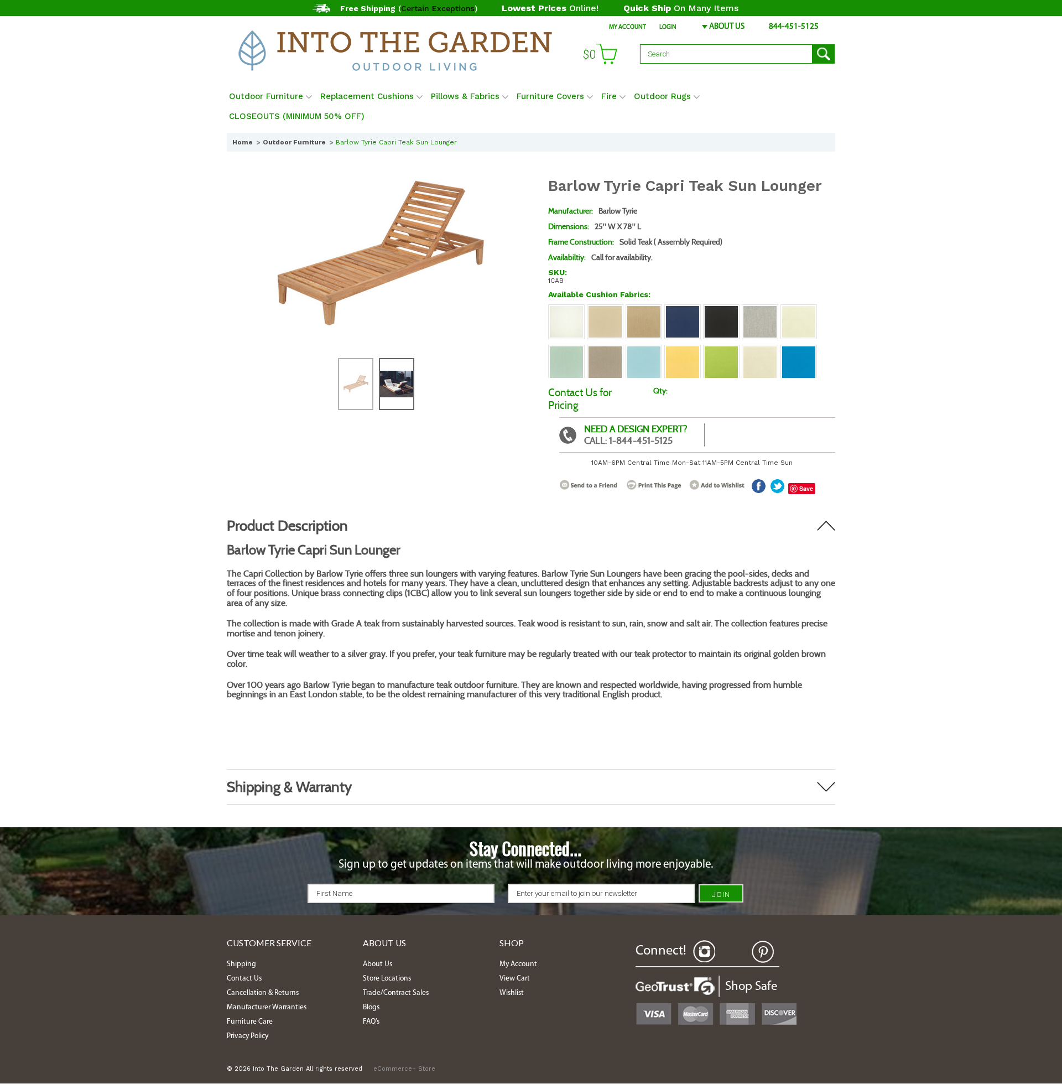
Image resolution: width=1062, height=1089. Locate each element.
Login (667, 27)
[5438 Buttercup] (682, 350)
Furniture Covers (550, 96)
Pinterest (763, 951)
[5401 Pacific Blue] (798, 350)
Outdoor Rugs (662, 96)
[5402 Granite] (760, 310)
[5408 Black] (721, 310)
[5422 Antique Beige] (605, 310)
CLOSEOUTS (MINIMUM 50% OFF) (297, 116)
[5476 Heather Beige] (644, 310)
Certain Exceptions (438, 8)
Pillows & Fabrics (465, 96)
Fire (609, 96)
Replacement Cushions (367, 96)
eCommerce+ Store (404, 1068)
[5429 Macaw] (721, 350)
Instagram (704, 951)
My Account (627, 27)
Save (806, 488)
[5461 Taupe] (605, 350)
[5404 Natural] (798, 310)
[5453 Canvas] (760, 350)
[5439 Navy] (682, 310)
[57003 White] (566, 310)
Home (242, 142)
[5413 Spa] (566, 350)
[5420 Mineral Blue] (644, 350)
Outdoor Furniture (266, 96)
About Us (727, 27)
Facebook (733, 951)
